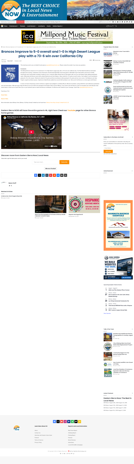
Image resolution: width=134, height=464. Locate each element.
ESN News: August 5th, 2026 (111, 410)
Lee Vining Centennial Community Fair (119, 301)
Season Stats (4, 98)
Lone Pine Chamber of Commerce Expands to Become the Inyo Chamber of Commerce (122, 370)
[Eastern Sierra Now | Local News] (2, 26)
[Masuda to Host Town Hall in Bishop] (108, 55)
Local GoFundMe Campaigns (75, 444)
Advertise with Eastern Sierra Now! (43, 435)
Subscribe (64, 162)
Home (5, 26)
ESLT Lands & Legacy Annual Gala (118, 310)
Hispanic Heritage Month (76, 214)
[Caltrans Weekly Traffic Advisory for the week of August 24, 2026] (108, 82)
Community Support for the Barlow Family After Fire (121, 353)
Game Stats (4, 95)
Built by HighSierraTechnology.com (77, 451)
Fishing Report (71, 435)
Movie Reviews (72, 440)
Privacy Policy (38, 442)
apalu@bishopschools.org (52, 65)
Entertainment (13, 26)
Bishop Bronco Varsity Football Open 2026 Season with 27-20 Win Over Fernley (123, 72)
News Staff (10, 60)
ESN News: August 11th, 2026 (111, 407)
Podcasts (22, 26)
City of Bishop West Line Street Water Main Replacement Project (122, 344)
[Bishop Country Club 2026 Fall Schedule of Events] (108, 64)
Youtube (71, 110)
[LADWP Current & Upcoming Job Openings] (108, 99)
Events (49, 26)
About (36, 430)
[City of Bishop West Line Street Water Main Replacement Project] (108, 346)
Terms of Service (39, 440)
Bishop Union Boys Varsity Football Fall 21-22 (57, 102)
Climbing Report (72, 432)
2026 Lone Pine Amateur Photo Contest (119, 290)
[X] (11, 186)
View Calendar (107, 313)
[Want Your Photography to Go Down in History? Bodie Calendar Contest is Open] (50, 204)
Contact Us (37, 432)
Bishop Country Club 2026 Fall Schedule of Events (121, 61)
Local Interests (31, 26)
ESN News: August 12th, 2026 (111, 405)
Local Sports (41, 26)
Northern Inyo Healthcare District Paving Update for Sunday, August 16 (123, 335)
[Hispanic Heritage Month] (84, 204)
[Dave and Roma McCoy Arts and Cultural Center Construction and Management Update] (108, 90)
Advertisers (71, 442)
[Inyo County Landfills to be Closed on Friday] (108, 364)
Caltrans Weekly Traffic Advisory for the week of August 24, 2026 (122, 81)
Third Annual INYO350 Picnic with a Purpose (120, 305)
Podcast (37, 437)
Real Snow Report (72, 430)
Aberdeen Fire (28, 22)
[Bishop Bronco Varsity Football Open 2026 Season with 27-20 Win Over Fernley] (108, 74)
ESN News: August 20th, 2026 (111, 402)
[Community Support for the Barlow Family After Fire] (108, 356)
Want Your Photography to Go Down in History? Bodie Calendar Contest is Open (50, 215)
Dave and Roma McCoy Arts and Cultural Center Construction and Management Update (123, 88)
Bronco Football (51, 168)
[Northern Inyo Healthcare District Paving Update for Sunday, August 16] (108, 337)
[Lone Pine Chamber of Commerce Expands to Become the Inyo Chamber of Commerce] (108, 372)
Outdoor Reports (57, 26)
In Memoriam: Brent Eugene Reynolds (11, 196)
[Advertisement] (118, 185)
